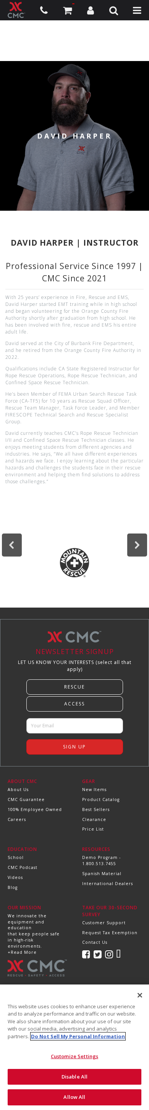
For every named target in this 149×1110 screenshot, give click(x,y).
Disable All (74, 1076)
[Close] (139, 995)
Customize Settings (74, 1056)
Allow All (74, 1096)
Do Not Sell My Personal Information (78, 1036)
